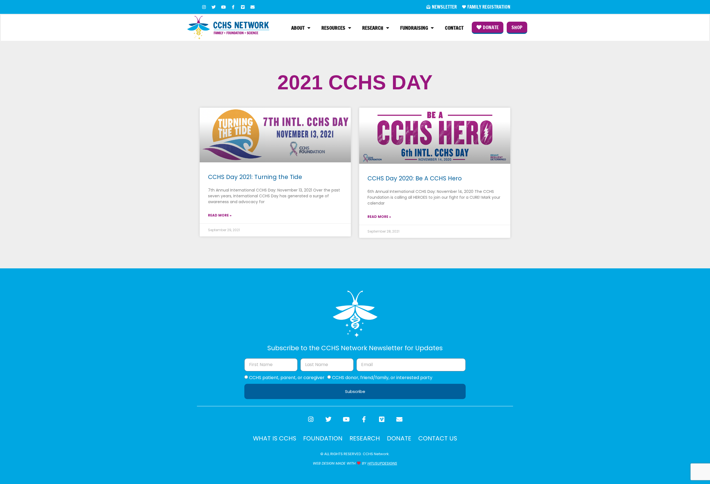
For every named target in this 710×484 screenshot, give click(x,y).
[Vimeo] (243, 7)
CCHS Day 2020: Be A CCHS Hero (414, 178)
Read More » (220, 215)
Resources (333, 27)
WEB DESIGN (323, 463)
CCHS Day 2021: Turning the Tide (255, 177)
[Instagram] (204, 7)
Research (372, 27)
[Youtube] (223, 7)
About (298, 27)
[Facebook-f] (233, 7)
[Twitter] (213, 7)
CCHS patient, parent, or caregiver (286, 377)
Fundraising (414, 27)
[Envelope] (252, 7)
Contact (454, 27)
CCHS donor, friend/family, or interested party (382, 377)
